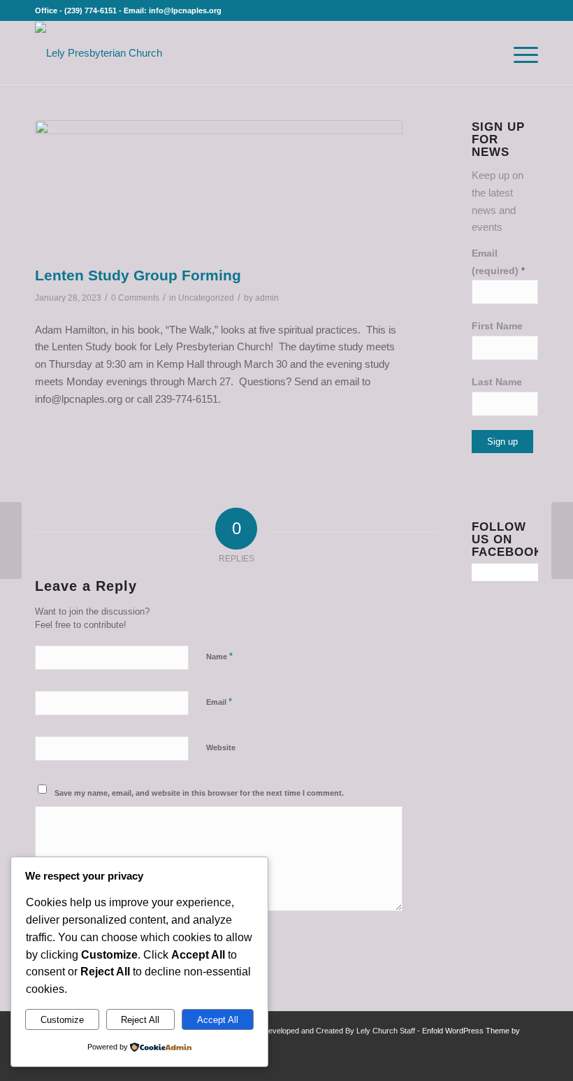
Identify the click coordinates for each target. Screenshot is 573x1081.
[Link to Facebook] (485, 1063)
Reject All (140, 1020)
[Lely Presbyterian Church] (98, 53)
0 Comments (135, 298)
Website (220, 747)
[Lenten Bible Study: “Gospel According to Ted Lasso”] (562, 540)
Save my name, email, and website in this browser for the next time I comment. (199, 793)
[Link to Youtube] (527, 1063)
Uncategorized (206, 298)
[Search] (487, 53)
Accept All (217, 1020)
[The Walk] (218, 189)
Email (219, 701)
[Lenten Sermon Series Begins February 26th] (11, 540)
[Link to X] (506, 1063)
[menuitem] (487, 53)
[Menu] (519, 53)
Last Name (497, 382)
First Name (497, 326)
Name (219, 656)
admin (267, 298)
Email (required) (498, 262)
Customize (62, 1020)
